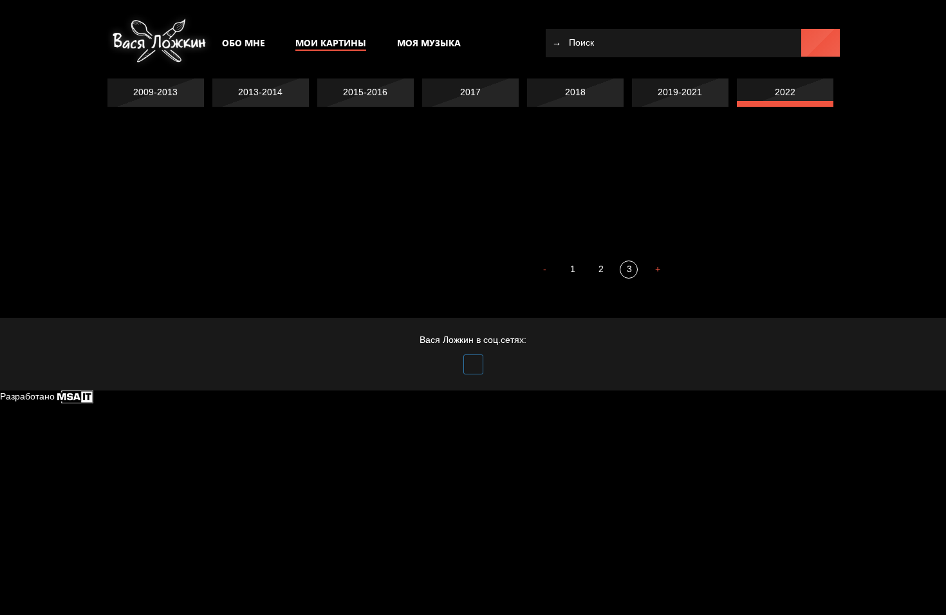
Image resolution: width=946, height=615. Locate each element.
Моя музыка (429, 43)
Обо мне (243, 43)
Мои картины (330, 43)
